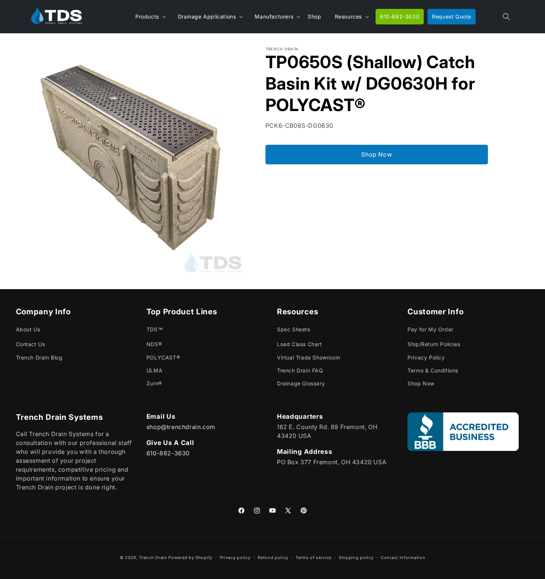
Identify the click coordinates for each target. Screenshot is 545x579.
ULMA (154, 370)
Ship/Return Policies (433, 344)
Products (147, 16)
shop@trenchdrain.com (180, 426)
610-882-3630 (168, 452)
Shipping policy (356, 557)
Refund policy (273, 557)
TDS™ (154, 330)
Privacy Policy (426, 357)
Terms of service (313, 557)
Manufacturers (274, 16)
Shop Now (376, 154)
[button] (506, 17)
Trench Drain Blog (39, 357)
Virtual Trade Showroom (308, 357)
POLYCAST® (163, 357)
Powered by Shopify (190, 557)
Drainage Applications (207, 16)
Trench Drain (153, 557)
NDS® (154, 344)
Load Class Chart (299, 344)
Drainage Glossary (301, 383)
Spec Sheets (293, 330)
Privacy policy (235, 557)
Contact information (403, 557)
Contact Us (30, 344)
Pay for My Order (430, 330)
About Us (28, 330)
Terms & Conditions (432, 370)
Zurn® (154, 383)
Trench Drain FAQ (300, 370)
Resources (348, 16)
